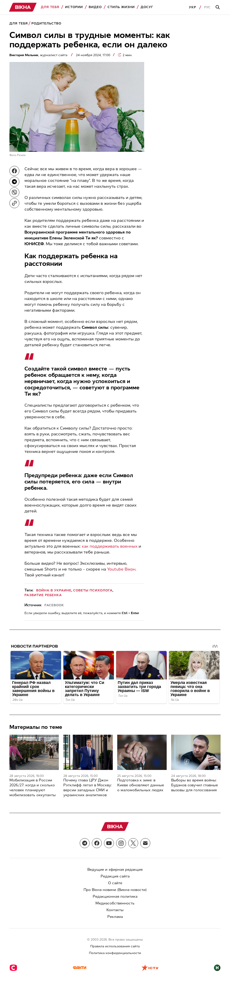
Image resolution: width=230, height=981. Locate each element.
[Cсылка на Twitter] (133, 843)
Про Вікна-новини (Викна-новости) (115, 890)
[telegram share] (14, 182)
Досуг (147, 7)
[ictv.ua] (150, 968)
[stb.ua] (13, 968)
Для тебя (50, 7)
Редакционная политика (115, 896)
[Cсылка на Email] (145, 843)
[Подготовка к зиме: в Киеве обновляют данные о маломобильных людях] (142, 752)
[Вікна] (23, 7)
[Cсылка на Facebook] (97, 843)
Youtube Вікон (121, 569)
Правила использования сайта (115, 946)
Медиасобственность (115, 903)
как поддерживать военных (109, 546)
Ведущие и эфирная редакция (115, 869)
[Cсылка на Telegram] (85, 843)
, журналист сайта (38, 55)
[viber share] (14, 192)
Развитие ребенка (43, 595)
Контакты (115, 910)
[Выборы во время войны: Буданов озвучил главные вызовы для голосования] (196, 752)
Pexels (21, 155)
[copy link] (14, 203)
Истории (74, 7)
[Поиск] (218, 7)
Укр (192, 7)
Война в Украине (53, 590)
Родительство (46, 23)
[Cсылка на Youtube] (109, 843)
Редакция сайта (115, 876)
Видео (95, 7)
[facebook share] (14, 171)
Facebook (54, 605)
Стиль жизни (121, 7)
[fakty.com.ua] (79, 968)
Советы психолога (93, 590)
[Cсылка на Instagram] (121, 843)
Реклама (115, 917)
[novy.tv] (217, 968)
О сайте (115, 883)
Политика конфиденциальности (115, 953)
